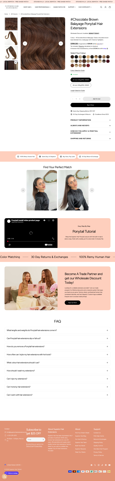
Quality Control (98, 445)
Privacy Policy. (38, 446)
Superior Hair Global (15, 469)
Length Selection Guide (78, 90)
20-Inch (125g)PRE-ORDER (81, 80)
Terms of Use (29, 446)
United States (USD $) (13, 465)
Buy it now (90, 105)
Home (6, 14)
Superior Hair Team (81, 442)
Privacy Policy (98, 452)
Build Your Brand (80, 445)
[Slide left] (25, 43)
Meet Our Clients (80, 452)
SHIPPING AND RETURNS (81, 139)
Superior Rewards (80, 449)
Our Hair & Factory (81, 439)
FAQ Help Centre (99, 436)
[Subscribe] (43, 439)
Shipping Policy (98, 442)
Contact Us (97, 433)
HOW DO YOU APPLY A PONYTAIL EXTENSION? (84, 132)
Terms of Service (99, 455)
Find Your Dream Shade (82, 433)
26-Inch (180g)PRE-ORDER (81, 85)
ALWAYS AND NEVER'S (80, 126)
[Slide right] (61, 43)
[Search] (101, 7)
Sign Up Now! (72, 302)
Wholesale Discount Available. (85, 33)
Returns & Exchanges (100, 439)
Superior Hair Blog (80, 436)
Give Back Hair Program (101, 449)
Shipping (81, 46)
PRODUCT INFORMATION (81, 120)
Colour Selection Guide (78, 70)
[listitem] (72, 57)
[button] (90, 44)
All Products (14, 14)
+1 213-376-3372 (12, 435)
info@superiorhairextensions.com (17, 432)
